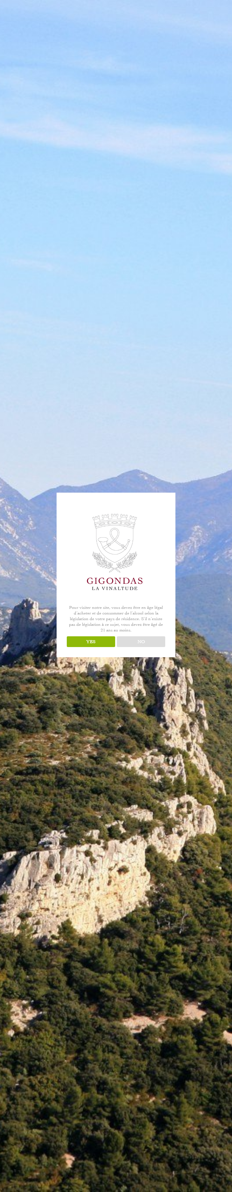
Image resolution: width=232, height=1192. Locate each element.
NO (141, 641)
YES (90, 641)
